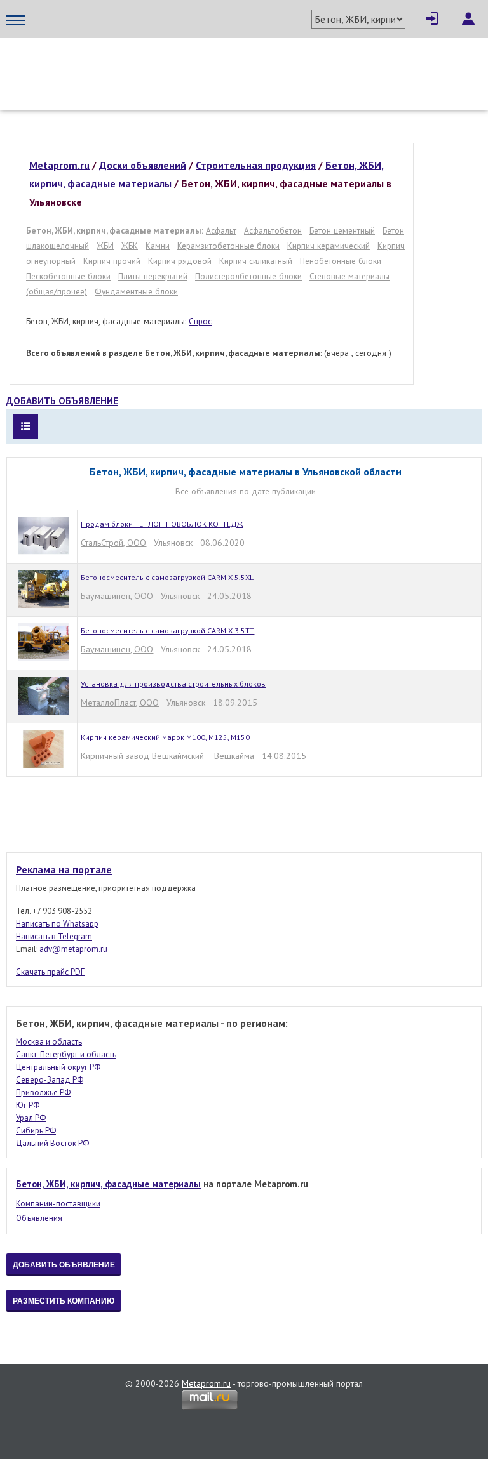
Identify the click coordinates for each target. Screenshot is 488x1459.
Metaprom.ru (206, 1383)
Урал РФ (31, 1117)
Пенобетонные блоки (340, 261)
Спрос (200, 321)
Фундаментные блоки (136, 291)
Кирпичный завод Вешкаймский (144, 756)
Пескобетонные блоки (68, 276)
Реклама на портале (64, 869)
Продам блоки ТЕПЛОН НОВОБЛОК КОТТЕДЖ (162, 524)
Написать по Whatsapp (57, 923)
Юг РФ (27, 1105)
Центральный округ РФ (58, 1067)
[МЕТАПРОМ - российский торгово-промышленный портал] (125, 63)
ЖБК (129, 245)
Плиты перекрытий (152, 276)
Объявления (39, 1218)
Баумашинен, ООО (117, 596)
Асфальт (221, 230)
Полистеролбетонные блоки (248, 276)
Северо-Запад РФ (49, 1079)
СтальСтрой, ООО (113, 542)
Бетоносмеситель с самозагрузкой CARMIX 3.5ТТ (167, 630)
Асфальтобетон (273, 230)
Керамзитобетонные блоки (228, 245)
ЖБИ (105, 245)
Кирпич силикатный (255, 261)
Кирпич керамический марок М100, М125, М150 (165, 737)
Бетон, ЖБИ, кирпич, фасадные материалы (108, 1184)
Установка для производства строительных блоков (173, 684)
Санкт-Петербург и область (66, 1054)
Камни (158, 245)
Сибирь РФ (36, 1130)
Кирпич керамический (328, 245)
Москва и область (49, 1041)
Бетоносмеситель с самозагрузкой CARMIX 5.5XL (167, 577)
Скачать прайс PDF (50, 972)
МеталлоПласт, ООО (120, 702)
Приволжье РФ (43, 1092)
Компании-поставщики (58, 1203)
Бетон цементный (342, 230)
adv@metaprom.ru (73, 949)
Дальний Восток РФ (52, 1143)
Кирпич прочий (111, 261)
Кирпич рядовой (180, 261)
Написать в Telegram (54, 936)
